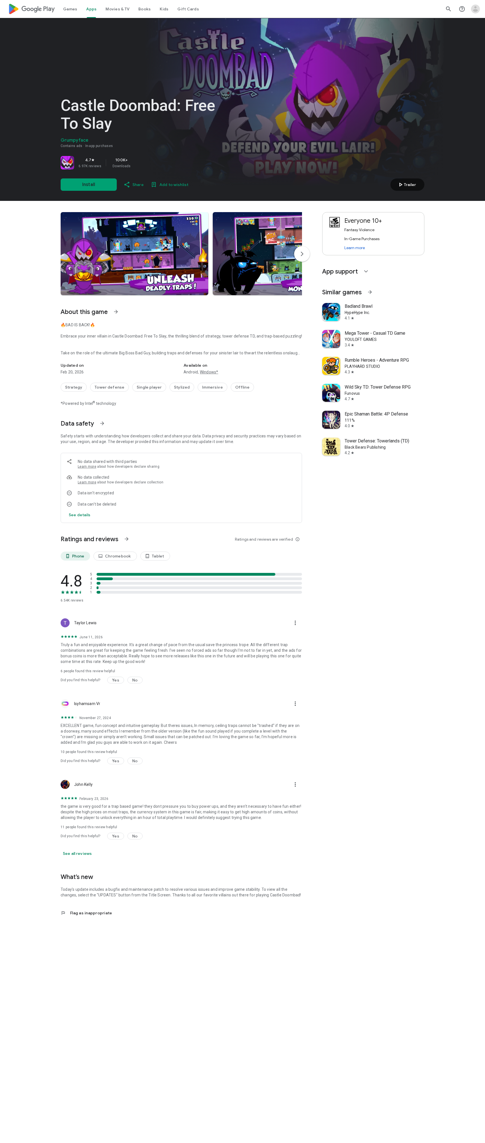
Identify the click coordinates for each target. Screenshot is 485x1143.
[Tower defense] (109, 387)
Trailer (406, 184)
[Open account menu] (475, 9)
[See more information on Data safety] (102, 423)
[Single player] (149, 387)
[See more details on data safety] (80, 515)
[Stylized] (182, 387)
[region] (139, 162)
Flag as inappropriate (86, 912)
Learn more (87, 467)
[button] (134, 253)
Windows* (209, 372)
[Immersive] (212, 387)
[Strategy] (74, 387)
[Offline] (242, 387)
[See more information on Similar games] (370, 292)
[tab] (70, 9)
